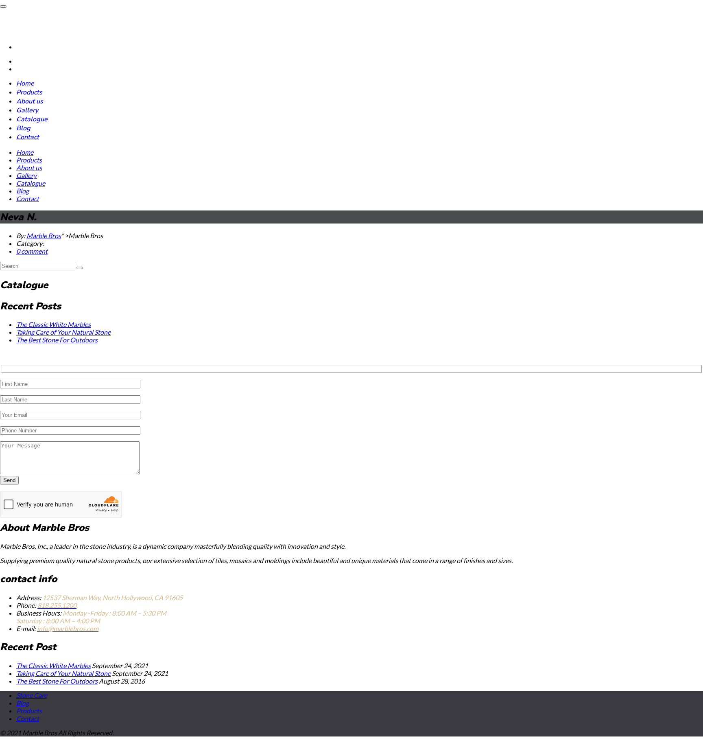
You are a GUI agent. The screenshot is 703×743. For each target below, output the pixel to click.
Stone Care (31, 695)
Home (25, 83)
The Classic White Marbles (53, 324)
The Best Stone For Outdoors (57, 340)
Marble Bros (43, 235)
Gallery (27, 110)
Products (29, 92)
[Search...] (79, 268)
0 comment (32, 251)
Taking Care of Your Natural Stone (63, 332)
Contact (27, 137)
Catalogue (32, 119)
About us (29, 101)
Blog (23, 128)
